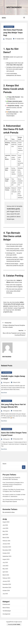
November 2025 (7, 550)
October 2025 (6, 553)
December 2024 (7, 584)
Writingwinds (14, 7)
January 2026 (6, 543)
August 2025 (6, 559)
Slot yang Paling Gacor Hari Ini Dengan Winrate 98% (13, 405)
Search (4, 463)
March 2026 (6, 537)
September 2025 (7, 556)
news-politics (6, 607)
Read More (4, 392)
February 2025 (6, 578)
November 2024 (7, 587)
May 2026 (5, 531)
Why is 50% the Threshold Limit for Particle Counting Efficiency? (14, 334)
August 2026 (6, 522)
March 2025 (6, 575)
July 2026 (5, 525)
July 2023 (5, 593)
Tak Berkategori (9, 26)
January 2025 (6, 581)
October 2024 (6, 590)
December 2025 (7, 547)
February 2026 (6, 540)
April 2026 (5, 534)
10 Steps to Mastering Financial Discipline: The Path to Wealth (14, 326)
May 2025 (5, 568)
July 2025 (5, 562)
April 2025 (5, 572)
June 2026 (5, 528)
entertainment (6, 604)
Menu (4, 18)
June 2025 (5, 565)
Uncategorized (6, 614)
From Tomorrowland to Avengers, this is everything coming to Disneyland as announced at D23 (13, 484)
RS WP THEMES (16, 624)
